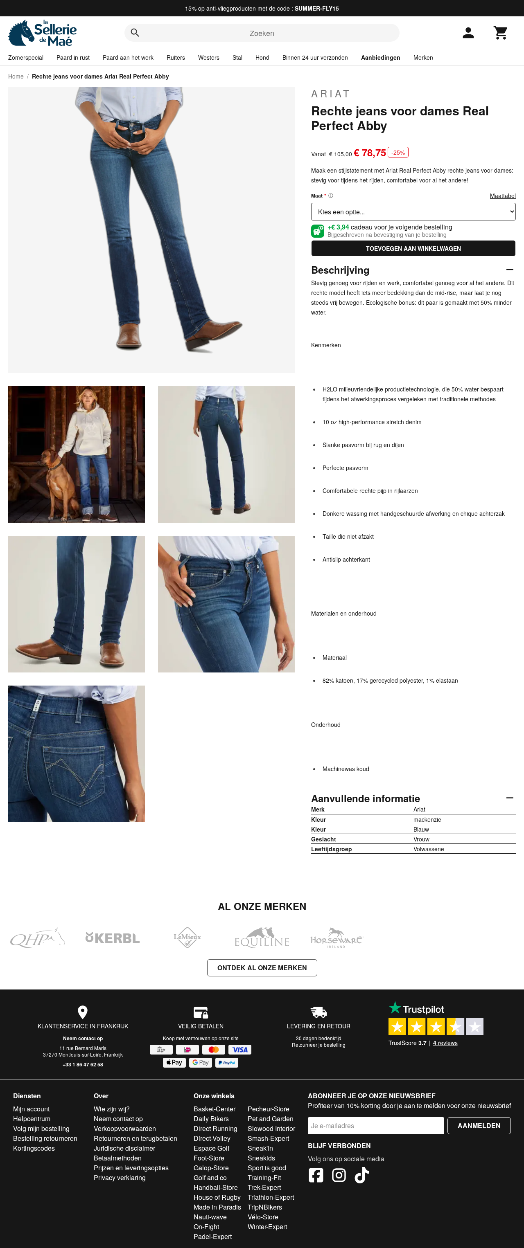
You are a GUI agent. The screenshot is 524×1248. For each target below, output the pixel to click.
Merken (423, 57)
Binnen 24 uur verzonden (315, 57)
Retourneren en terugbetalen (135, 1138)
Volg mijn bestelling (41, 1128)
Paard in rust (73, 57)
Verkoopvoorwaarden (125, 1128)
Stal (237, 57)
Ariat (331, 93)
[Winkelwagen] (501, 33)
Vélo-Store (263, 1216)
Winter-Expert (267, 1226)
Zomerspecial (25, 57)
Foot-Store (209, 1158)
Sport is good (267, 1167)
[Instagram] (339, 1176)
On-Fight (206, 1226)
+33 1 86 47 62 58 (83, 1064)
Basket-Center (214, 1108)
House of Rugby (217, 1197)
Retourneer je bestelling (319, 1044)
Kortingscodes (34, 1148)
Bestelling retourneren (45, 1138)
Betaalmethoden (118, 1158)
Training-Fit (264, 1177)
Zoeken (262, 32)
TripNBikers (265, 1207)
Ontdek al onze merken (262, 967)
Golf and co (210, 1177)
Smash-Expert (268, 1138)
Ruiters (176, 57)
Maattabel (503, 195)
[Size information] (331, 195)
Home (16, 76)
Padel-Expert (213, 1236)
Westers (208, 57)
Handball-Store (216, 1187)
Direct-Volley (212, 1138)
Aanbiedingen (380, 57)
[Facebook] (316, 1176)
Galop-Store (211, 1167)
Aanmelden (479, 1125)
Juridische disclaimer (124, 1148)
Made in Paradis (217, 1207)
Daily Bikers (211, 1118)
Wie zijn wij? (112, 1108)
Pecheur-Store (268, 1108)
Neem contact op (83, 1038)
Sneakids (261, 1158)
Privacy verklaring (120, 1177)
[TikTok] (362, 1176)
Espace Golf (211, 1148)
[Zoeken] (135, 33)
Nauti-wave (210, 1216)
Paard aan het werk (128, 57)
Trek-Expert (264, 1187)
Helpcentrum (31, 1118)
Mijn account (31, 1108)
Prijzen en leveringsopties (131, 1167)
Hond (262, 57)
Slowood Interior (271, 1128)
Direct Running (215, 1128)
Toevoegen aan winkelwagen (413, 248)
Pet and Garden (271, 1118)
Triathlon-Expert (271, 1197)
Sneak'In (260, 1148)
